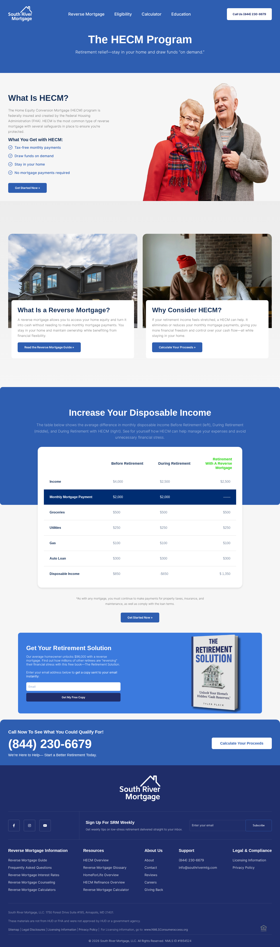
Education (181, 14)
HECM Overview (96, 860)
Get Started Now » (27, 188)
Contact (151, 867)
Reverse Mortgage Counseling (31, 882)
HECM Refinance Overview (104, 882)
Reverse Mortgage (86, 14)
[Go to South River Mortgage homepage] (20, 14)
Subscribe (259, 825)
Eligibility (123, 14)
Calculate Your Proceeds (241, 743)
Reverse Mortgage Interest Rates (33, 875)
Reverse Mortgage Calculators (32, 890)
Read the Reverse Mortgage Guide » (49, 347)
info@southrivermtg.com (198, 867)
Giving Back (154, 890)
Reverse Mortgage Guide (27, 860)
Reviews (151, 875)
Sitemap (13, 929)
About (149, 860)
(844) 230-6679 (50, 744)
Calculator (152, 14)
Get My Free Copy (73, 697)
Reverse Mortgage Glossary (104, 867)
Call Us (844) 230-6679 (249, 14)
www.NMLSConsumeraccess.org (166, 929)
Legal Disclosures (33, 929)
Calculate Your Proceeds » (177, 347)
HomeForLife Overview (101, 875)
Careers (151, 882)
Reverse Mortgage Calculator (106, 890)
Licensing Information (249, 860)
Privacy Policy (244, 867)
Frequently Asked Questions (30, 867)
